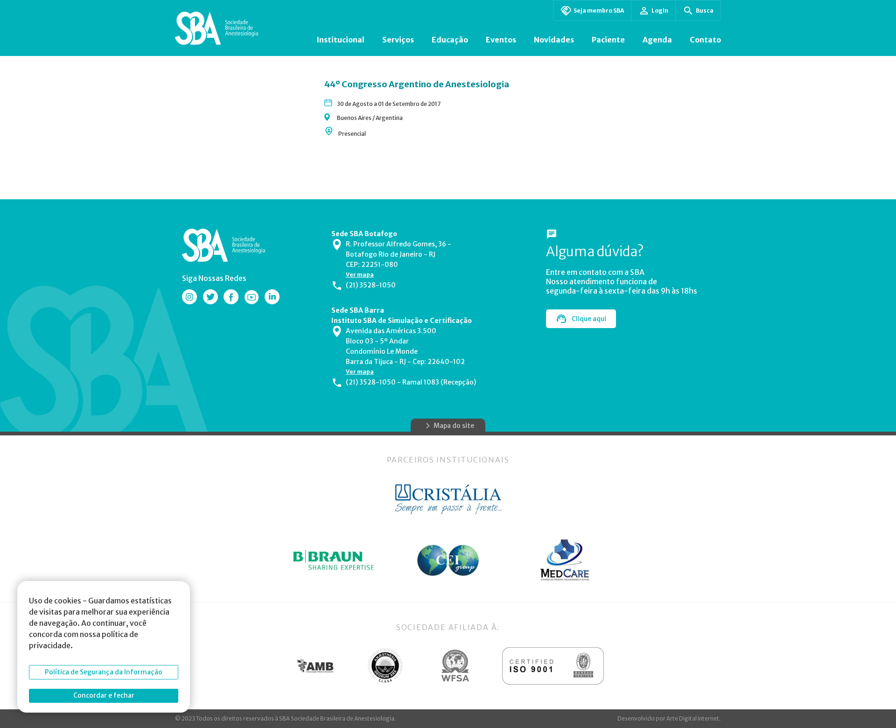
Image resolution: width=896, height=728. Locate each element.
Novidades (554, 39)
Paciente (608, 39)
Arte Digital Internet (692, 718)
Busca (705, 10)
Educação (450, 39)
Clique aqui (589, 319)
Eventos (501, 39)
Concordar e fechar (103, 695)
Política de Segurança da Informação (103, 672)
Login (659, 10)
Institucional (340, 39)
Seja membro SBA (599, 10)
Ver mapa (360, 274)
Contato (705, 39)
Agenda (657, 39)
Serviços (398, 39)
